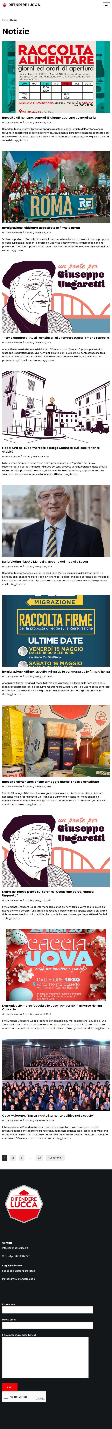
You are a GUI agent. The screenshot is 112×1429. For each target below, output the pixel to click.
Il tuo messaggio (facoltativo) (19, 1335)
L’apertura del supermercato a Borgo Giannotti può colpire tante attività (51, 450)
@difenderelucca (25, 1279)
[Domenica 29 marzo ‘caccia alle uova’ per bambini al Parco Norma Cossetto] (56, 965)
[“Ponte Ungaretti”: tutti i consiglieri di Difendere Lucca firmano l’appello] (56, 297)
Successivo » (55, 1157)
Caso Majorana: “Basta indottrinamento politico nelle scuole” (48, 1116)
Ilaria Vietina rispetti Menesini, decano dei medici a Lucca (45, 562)
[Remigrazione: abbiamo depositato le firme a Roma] (56, 187)
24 (39, 1157)
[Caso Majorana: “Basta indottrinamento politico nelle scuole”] (56, 1075)
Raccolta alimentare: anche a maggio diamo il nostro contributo (50, 782)
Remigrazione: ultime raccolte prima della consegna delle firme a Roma (56, 672)
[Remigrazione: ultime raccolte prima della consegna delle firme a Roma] (56, 631)
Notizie (28, 122)
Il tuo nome (8, 1304)
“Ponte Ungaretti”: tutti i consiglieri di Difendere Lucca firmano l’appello (55, 338)
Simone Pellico (12, 456)
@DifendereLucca (25, 1271)
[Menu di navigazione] (106, 4)
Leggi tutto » (21, 140)
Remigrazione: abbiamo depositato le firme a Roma (41, 228)
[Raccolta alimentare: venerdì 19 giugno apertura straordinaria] (56, 77)
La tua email (9, 1319)
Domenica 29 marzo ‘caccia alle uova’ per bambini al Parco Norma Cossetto (52, 1007)
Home (5, 20)
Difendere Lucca (13, 122)
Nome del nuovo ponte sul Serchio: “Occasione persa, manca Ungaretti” (48, 894)
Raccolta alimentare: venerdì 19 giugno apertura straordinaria (49, 118)
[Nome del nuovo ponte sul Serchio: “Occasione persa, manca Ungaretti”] (56, 851)
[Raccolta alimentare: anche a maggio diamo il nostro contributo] (56, 741)
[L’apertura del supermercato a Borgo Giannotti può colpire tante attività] (56, 407)
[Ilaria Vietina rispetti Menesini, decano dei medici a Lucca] (56, 521)
